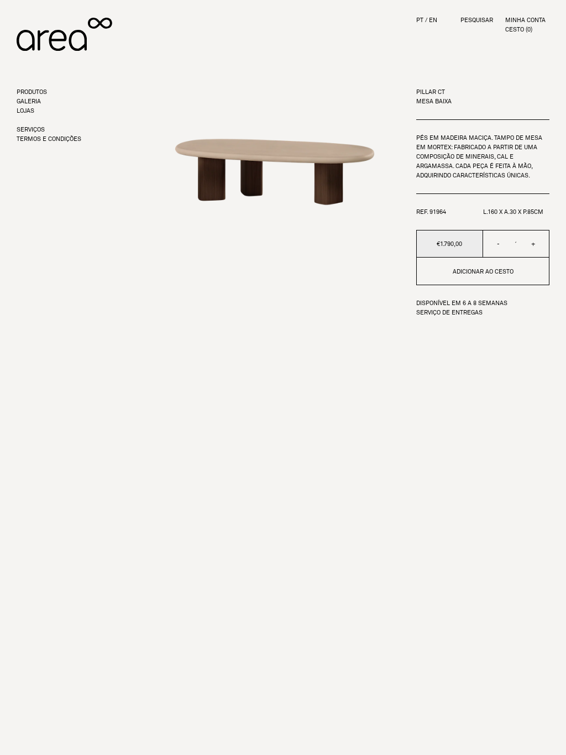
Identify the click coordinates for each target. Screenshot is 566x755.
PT (419, 20)
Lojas (25, 110)
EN (433, 20)
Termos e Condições (49, 139)
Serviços (31, 129)
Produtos (32, 92)
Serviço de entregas (449, 312)
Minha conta (525, 20)
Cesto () (518, 29)
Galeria (29, 101)
